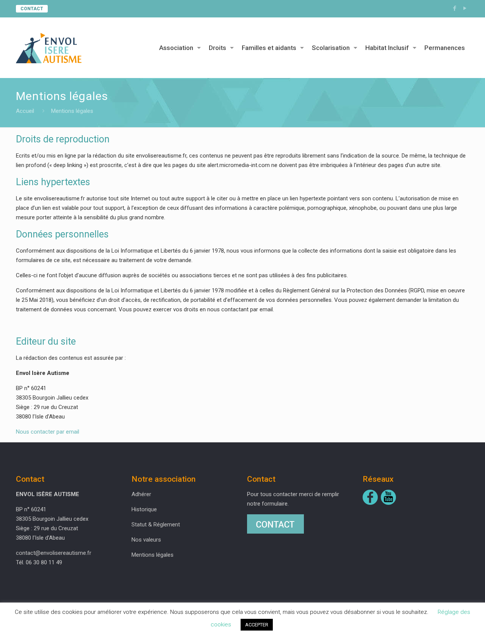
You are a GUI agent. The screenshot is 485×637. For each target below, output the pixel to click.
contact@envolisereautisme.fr (53, 553)
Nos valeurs (146, 539)
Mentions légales (152, 554)
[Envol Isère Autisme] (48, 47)
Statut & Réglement (155, 524)
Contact (31, 8)
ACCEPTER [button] (256, 625)
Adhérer (141, 494)
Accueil (25, 111)
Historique (144, 509)
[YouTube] (465, 8)
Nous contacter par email (47, 431)
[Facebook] (455, 8)
